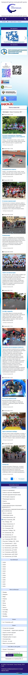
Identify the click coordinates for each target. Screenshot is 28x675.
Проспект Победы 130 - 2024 (11, 541)
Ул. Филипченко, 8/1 (8, 526)
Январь (5, 592)
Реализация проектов (9, 499)
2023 (4, 569)
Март (4, 596)
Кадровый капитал (8, 634)
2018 (4, 579)
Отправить (18, 655)
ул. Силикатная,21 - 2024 (9, 543)
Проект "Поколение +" (9, 649)
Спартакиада (6, 503)
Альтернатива (6, 639)
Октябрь (5, 611)
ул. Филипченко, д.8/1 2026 (10, 554)
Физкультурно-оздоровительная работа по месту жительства (14, 510)
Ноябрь (5, 614)
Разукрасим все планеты (9, 169)
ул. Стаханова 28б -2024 (9, 539)
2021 (4, 573)
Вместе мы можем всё (9, 643)
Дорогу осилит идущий (9, 632)
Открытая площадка (8, 628)
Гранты (5, 501)
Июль (4, 605)
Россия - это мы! (7, 641)
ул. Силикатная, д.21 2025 (10, 550)
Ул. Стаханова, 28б (8, 528)
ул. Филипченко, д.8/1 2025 (10, 547)
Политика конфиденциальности (10, 668)
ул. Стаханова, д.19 (8, 622)
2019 (4, 577)
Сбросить (9, 655)
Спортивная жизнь (8, 515)
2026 (4, 562)
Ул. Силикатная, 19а (8, 532)
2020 (4, 575)
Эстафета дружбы (7, 311)
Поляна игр (5, 464)
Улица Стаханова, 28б (8, 144)
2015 (4, 586)
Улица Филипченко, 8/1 (9, 517)
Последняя (21, 479)
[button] (25, 38)
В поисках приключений (9, 201)
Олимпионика (6, 235)
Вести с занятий (7, 513)
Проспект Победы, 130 (9, 530)
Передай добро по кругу (9, 637)
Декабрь (5, 616)
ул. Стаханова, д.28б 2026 (10, 552)
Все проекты (14, 44)
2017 (4, 582)
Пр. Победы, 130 (7, 521)
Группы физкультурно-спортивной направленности (11, 506)
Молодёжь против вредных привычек (12, 347)
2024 (4, 566)
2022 (4, 571)
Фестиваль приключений (9, 398)
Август (5, 607)
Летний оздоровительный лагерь (12, 494)
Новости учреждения (9, 490)
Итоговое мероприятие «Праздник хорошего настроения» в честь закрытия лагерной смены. (13, 137)
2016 (4, 584)
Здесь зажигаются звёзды (9, 431)
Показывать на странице (12, 658)
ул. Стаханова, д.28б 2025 (10, 545)
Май (4, 601)
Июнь (4, 603)
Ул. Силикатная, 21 (8, 534)
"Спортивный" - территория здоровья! (13, 630)
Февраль (5, 594)
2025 (4, 564)
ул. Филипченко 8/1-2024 (9, 537)
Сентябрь (5, 609)
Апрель (5, 598)
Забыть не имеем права (8, 272)
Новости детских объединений (11, 492)
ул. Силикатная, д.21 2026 (10, 556)
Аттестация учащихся (9, 496)
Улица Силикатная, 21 (9, 524)
